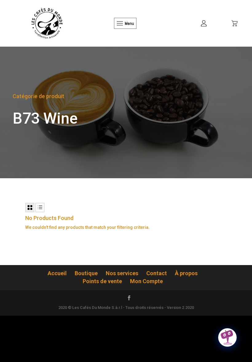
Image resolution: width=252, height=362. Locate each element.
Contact (156, 273)
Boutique (86, 273)
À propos (186, 273)
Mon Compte (146, 281)
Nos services (122, 273)
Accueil (57, 273)
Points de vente (102, 281)
